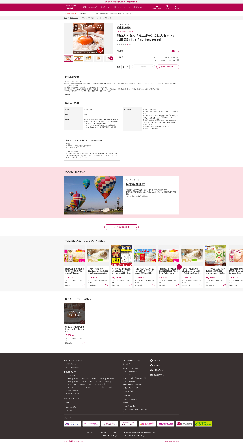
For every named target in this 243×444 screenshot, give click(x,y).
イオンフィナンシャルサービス (132, 435)
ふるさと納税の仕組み (130, 371)
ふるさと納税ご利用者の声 (131, 388)
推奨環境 (103, 432)
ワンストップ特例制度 (130, 399)
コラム (67, 403)
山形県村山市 (92, 285)
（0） (130, 44)
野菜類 (102, 378)
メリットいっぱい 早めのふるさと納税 (134, 378)
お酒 (69, 381)
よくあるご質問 (128, 391)
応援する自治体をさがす (90, 7)
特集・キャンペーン (120, 7)
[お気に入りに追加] (175, 183)
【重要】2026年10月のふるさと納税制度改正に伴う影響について (113, 13)
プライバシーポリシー (107, 435)
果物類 (94, 378)
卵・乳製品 (110, 378)
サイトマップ (91, 432)
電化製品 (82, 384)
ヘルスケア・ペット (91, 387)
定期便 (103, 387)
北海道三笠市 (116, 285)
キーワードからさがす (72, 367)
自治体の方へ (159, 375)
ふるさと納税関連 (71, 407)
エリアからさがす (71, 364)
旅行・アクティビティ (74, 387)
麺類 (91, 381)
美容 (90, 384)
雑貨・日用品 (72, 384)
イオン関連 (69, 410)
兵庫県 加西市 (124, 27)
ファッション (99, 384)
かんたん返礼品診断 (129, 381)
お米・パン (85, 378)
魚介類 (76, 378)
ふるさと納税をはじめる (136, 7)
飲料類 (76, 381)
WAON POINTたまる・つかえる (132, 384)
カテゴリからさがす (72, 375)
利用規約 (115, 432)
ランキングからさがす (72, 390)
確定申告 (126, 402)
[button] (111, 58)
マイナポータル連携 (129, 406)
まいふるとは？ (128, 374)
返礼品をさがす (105, 7)
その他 (110, 387)
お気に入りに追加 (175, 183)
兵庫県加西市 (69, 343)
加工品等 (98, 381)
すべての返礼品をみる (121, 227)
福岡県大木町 (233, 285)
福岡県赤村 (68, 285)
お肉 (69, 378)
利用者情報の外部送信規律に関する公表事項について (140, 432)
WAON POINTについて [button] (178, 60)
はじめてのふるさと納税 (130, 368)
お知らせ (157, 365)
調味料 (107, 381)
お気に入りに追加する (167, 66)
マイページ (158, 360)
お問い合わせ (159, 370)
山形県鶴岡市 (210, 285)
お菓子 (84, 381)
